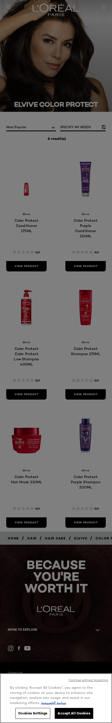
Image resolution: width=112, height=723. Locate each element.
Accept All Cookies (74, 713)
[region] (56, 698)
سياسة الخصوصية (53, 703)
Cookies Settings (32, 713)
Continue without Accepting (88, 680)
